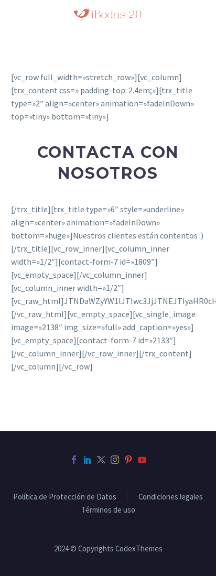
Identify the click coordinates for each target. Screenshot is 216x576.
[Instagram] (115, 459)
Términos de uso (108, 510)
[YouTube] (142, 459)
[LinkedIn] (87, 459)
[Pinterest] (128, 459)
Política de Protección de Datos (64, 497)
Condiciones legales (170, 497)
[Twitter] (101, 459)
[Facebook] (74, 459)
